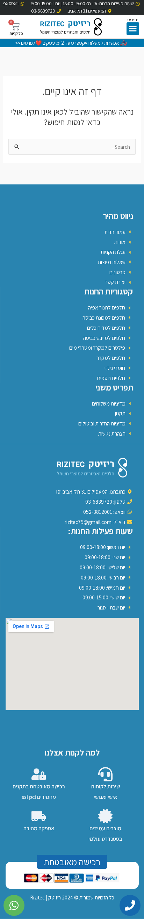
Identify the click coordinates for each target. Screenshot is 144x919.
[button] (133, 28)
